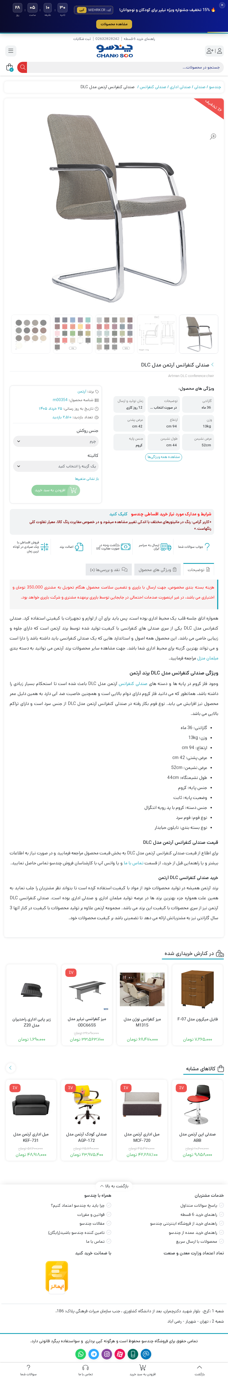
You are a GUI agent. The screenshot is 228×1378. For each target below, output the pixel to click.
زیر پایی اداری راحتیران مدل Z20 (32, 1022)
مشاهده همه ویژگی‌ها (164, 457)
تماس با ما (133, 863)
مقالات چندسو (92, 1223)
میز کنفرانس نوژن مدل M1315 (142, 1022)
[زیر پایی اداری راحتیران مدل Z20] (31, 989)
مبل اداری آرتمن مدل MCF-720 (142, 1137)
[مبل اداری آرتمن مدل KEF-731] (31, 1104)
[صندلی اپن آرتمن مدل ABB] (197, 1104)
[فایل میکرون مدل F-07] (197, 989)
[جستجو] (22, 67)
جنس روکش (87, 431)
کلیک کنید (118, 514)
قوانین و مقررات (91, 1214)
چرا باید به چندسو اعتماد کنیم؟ (78, 1205)
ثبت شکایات (82, 39)
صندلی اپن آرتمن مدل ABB (197, 1137)
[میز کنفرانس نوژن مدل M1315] (142, 989)
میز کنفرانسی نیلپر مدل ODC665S (87, 1022)
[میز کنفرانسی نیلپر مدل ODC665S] (87, 989)
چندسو (215, 87)
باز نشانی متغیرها (87, 479)
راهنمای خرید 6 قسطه (139, 39)
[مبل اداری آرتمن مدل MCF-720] (142, 1104)
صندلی (199, 87)
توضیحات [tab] (196, 570)
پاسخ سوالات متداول (198, 1205)
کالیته (93, 456)
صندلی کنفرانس (153, 87)
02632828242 (107, 39)
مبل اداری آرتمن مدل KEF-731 (31, 1137)
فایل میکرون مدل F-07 (198, 1019)
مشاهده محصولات (114, 24)
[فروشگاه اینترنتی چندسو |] (114, 51)
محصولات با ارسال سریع (196, 1241)
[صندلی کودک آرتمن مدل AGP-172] (86, 1104)
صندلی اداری (180, 87)
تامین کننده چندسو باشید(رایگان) (76, 1233)
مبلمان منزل (207, 658)
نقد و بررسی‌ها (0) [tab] (105, 570)
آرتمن (82, 391)
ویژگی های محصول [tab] (155, 570)
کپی (81, 10)
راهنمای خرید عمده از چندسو (193, 1233)
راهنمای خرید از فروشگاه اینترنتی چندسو (183, 1223)
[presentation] (11, 1068)
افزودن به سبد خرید (50, 490)
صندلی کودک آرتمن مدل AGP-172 (86, 1137)
